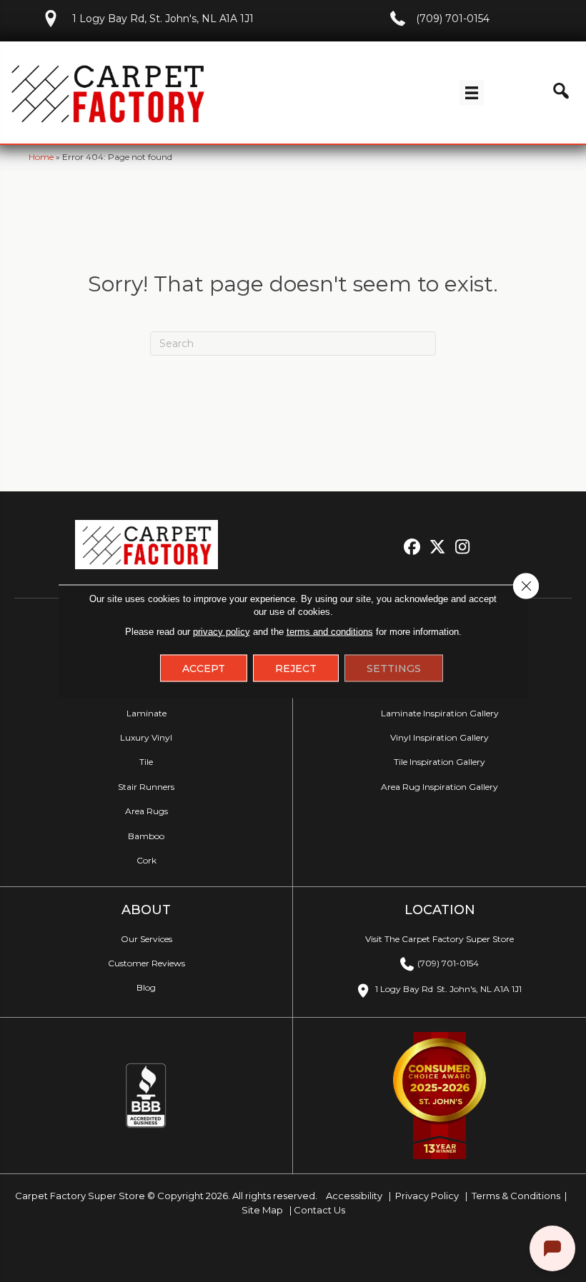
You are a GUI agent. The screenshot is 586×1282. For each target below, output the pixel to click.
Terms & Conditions (516, 1195)
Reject (296, 667)
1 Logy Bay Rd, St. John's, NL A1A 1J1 (163, 18)
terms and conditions (330, 631)
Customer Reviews (146, 963)
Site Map (263, 1210)
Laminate (146, 713)
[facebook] (412, 547)
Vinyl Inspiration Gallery (439, 737)
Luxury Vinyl (146, 737)
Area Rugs (146, 811)
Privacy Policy (426, 1195)
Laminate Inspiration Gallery (440, 713)
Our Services (146, 938)
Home (41, 156)
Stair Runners (146, 786)
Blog (146, 987)
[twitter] (437, 547)
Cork (146, 860)
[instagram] (462, 547)
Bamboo (146, 836)
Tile (146, 761)
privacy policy (221, 631)
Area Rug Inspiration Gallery (439, 786)
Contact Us (319, 1210)
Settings (394, 667)
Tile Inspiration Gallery (439, 761)
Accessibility (353, 1195)
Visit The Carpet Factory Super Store (439, 938)
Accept (203, 667)
